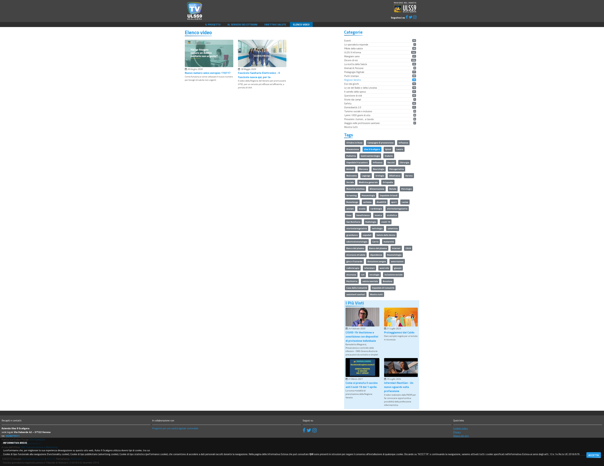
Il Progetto (213, 24)
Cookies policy (460, 428)
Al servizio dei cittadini (242, 24)
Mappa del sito (461, 436)
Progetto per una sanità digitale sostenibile (175, 428)
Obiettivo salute (275, 24)
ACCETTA (593, 455)
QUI (311, 454)
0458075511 (13, 436)
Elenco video (301, 24)
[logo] (194, 11)
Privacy (457, 432)
